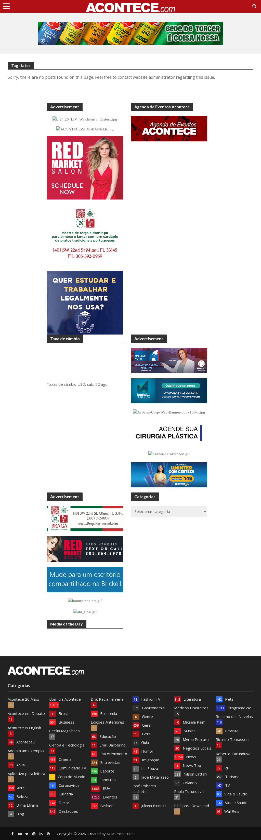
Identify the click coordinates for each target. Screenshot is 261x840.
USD (81, 384)
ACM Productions (121, 833)
